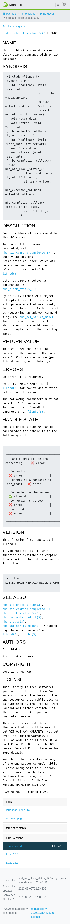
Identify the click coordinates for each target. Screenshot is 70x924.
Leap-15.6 (12, 862)
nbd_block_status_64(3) (21, 289)
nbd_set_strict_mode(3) (38, 317)
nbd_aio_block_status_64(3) (25, 33)
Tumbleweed (28, 13)
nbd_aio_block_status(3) (22, 604)
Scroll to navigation (14, 26)
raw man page (14, 818)
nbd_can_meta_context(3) (22, 617)
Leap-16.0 (12, 854)
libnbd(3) (10, 273)
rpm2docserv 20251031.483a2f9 (42, 910)
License (36, 916)
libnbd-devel (46, 13)
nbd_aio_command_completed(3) (26, 252)
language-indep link (18, 810)
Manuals (10, 13)
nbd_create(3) (14, 621)
